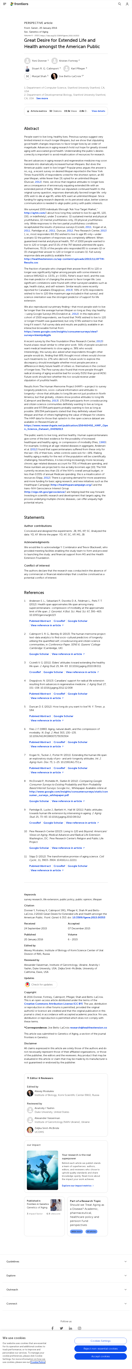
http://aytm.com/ (35, 212)
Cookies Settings (101, 1340)
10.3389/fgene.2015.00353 (88, 917)
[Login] (127, 4)
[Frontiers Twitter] (61, 1328)
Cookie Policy (38, 1362)
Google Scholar (78, 620)
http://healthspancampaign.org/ (71, 484)
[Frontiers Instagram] (79, 1328)
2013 (104, 230)
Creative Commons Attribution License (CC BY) (53, 1003)
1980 (102, 442)
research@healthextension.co (88, 1027)
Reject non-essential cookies (101, 1348)
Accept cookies (100, 1356)
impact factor (35, 1213)
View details (98, 111)
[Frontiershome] (19, 4)
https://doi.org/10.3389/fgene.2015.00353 (59, 36)
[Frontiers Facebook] (52, 1328)
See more (42, 98)
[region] (66, 1350)
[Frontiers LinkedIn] (70, 1328)
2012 (38, 182)
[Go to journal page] (56, 1205)
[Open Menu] (5, 4)
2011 (88, 227)
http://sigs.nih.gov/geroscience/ (45, 491)
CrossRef (59, 620)
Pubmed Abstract (40, 620)
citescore (53, 1213)
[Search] (120, 4)
